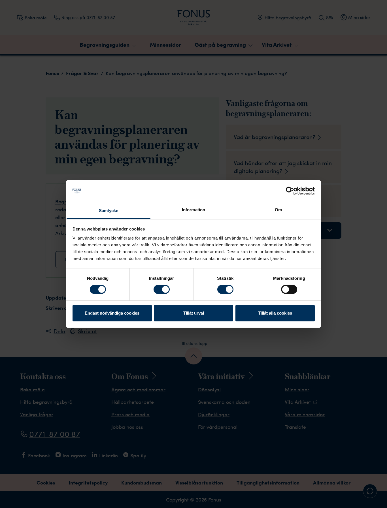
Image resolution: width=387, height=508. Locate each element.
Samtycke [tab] (108, 210)
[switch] (162, 289)
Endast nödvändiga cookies (112, 313)
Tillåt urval (193, 313)
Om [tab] (278, 209)
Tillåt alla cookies (275, 313)
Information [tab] (193, 209)
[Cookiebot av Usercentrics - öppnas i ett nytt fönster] (290, 191)
